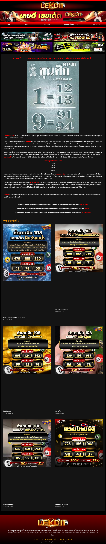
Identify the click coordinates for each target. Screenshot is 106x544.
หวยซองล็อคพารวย (71, 25)
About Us (69, 539)
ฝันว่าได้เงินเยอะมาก (61, 309)
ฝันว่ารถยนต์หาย (8, 504)
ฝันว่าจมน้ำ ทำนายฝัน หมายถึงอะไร (14, 318)
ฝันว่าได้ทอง (7, 411)
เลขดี (8, 25)
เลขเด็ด (27, 25)
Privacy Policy (50, 539)
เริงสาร (87, 208)
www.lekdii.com (63, 542)
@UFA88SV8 (86, 212)
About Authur (38, 539)
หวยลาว (47, 25)
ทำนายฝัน (96, 25)
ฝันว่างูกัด (58, 411)
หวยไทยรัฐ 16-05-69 (61, 504)
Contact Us (60, 539)
